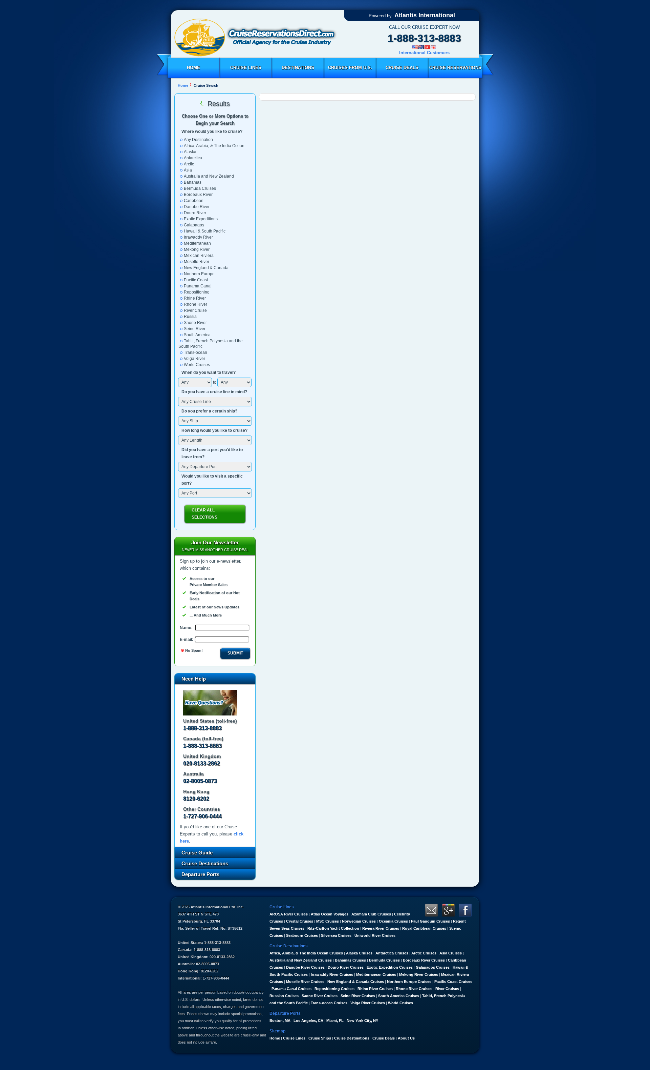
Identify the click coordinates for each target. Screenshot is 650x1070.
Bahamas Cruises (350, 960)
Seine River (194, 328)
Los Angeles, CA (308, 1020)
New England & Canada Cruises (355, 982)
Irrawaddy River (198, 237)
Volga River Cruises (367, 1003)
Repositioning (197, 292)
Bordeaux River (198, 194)
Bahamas (192, 182)
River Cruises (447, 989)
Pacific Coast (196, 280)
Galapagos (194, 225)
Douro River (195, 212)
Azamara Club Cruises (371, 914)
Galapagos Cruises (433, 967)
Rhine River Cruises (375, 989)
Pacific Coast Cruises (453, 982)
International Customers (424, 52)
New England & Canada (206, 267)
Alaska (190, 151)
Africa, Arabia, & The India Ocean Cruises (306, 953)
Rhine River (195, 298)
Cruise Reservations (455, 67)
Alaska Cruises (359, 953)
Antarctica (193, 158)
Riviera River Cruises (380, 928)
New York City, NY (362, 1020)
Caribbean (193, 200)
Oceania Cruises (393, 921)
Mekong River (197, 249)
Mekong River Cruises (418, 974)
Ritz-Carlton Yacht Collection (333, 928)
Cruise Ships (319, 1038)
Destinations (298, 67)
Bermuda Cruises (200, 188)
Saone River (195, 322)
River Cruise (195, 310)
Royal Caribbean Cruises (424, 928)
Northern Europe (199, 273)
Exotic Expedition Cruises (390, 967)
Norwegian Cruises (359, 921)
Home (193, 67)
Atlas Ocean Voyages (329, 914)
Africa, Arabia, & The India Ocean (214, 145)
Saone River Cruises (320, 996)
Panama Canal (198, 286)
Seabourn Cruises (302, 935)
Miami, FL (335, 1020)
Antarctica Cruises (391, 953)
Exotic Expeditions (201, 219)
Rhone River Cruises (414, 989)
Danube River (197, 206)
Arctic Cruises (423, 953)
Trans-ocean (195, 352)
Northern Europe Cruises (409, 982)
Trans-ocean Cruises (329, 1003)
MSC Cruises (327, 921)
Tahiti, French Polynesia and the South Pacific (210, 344)
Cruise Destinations (351, 1038)
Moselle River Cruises (305, 982)
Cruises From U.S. (350, 67)
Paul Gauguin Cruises (430, 921)
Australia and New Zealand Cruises (300, 960)
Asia (188, 170)
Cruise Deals (402, 67)
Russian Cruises (284, 996)
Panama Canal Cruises (291, 989)
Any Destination (198, 139)
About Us (406, 1038)
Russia (190, 316)
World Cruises (197, 364)
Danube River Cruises (305, 967)
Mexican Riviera (199, 255)
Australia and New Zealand (209, 176)
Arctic (189, 164)
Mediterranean (197, 243)
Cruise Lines (245, 67)
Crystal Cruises (299, 921)
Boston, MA (279, 1020)
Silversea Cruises (336, 935)
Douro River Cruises (346, 967)
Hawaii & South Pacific (204, 231)
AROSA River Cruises (288, 914)
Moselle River (196, 261)
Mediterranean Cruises (376, 974)
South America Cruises (398, 996)
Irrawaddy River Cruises (332, 974)
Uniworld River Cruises (374, 935)
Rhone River (195, 304)
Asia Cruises (450, 953)
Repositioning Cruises (334, 989)
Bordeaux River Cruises (424, 960)
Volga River (194, 358)
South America (197, 334)
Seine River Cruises (358, 996)
